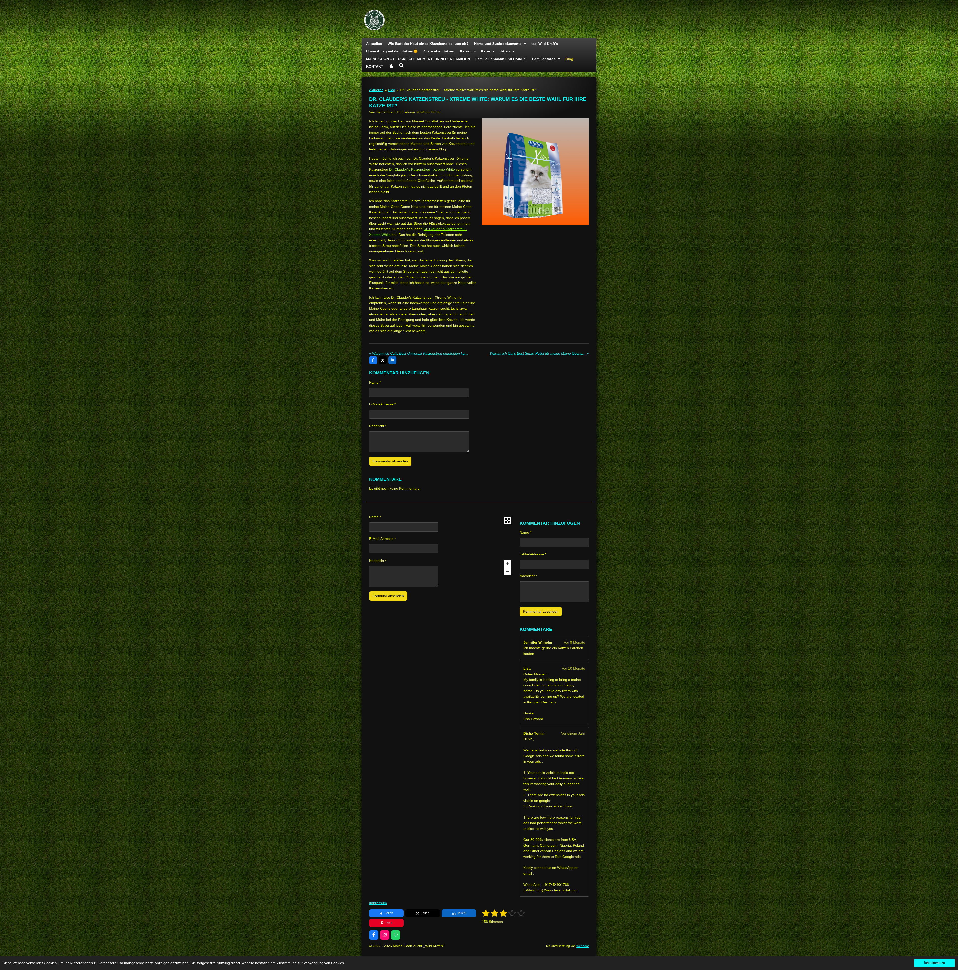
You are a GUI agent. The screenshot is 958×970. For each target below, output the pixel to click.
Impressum (378, 903)
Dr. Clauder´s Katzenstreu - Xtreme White (422, 169)
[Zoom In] (507, 564)
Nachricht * (377, 426)
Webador (582, 946)
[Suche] (401, 66)
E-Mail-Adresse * (382, 404)
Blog (391, 90)
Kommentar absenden (390, 461)
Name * (375, 382)
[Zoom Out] (507, 571)
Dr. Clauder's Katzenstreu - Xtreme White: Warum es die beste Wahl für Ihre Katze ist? (468, 90)
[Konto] (391, 66)
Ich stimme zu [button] (934, 963)
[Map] (478, 546)
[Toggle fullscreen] (507, 520)
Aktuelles (376, 90)
